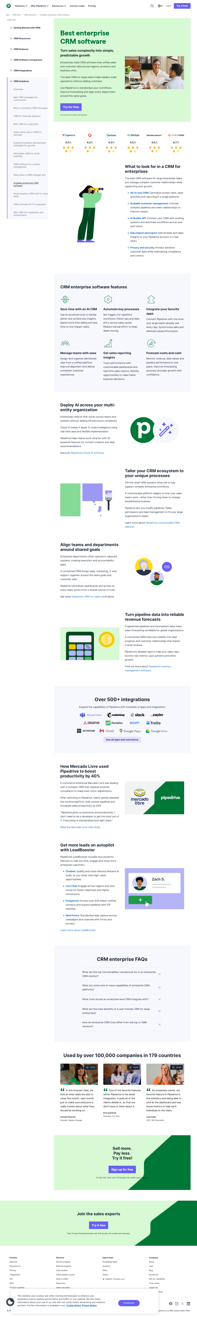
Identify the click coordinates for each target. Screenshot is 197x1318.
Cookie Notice (73, 1305)
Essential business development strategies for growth (30, 144)
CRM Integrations (23, 70)
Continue (129, 1303)
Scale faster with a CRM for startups (28, 133)
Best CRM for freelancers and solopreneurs (28, 213)
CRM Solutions (30, 15)
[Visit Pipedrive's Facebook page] (170, 1304)
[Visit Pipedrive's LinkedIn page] (188, 1304)
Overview (18, 89)
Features (20, 6)
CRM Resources (22, 38)
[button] (10, 1302)
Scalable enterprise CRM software (26, 184)
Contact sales (77, 6)
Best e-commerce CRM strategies (31, 108)
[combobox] (160, 6)
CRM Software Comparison (28, 59)
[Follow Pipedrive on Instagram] (176, 1304)
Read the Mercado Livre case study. (80, 827)
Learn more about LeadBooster (78, 930)
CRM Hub (16, 15)
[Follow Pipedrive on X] (182, 1304)
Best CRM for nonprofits (26, 124)
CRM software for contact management (27, 165)
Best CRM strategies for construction (26, 98)
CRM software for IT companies (30, 204)
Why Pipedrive (38, 6)
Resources (58, 6)
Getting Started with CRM (27, 27)
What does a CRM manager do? (30, 175)
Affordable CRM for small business (26, 154)
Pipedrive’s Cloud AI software (87, 452)
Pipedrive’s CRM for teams (86, 596)
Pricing (92, 6)
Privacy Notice (89, 1305)
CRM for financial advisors (27, 116)
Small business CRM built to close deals (31, 195)
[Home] (7, 14)
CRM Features (21, 49)
